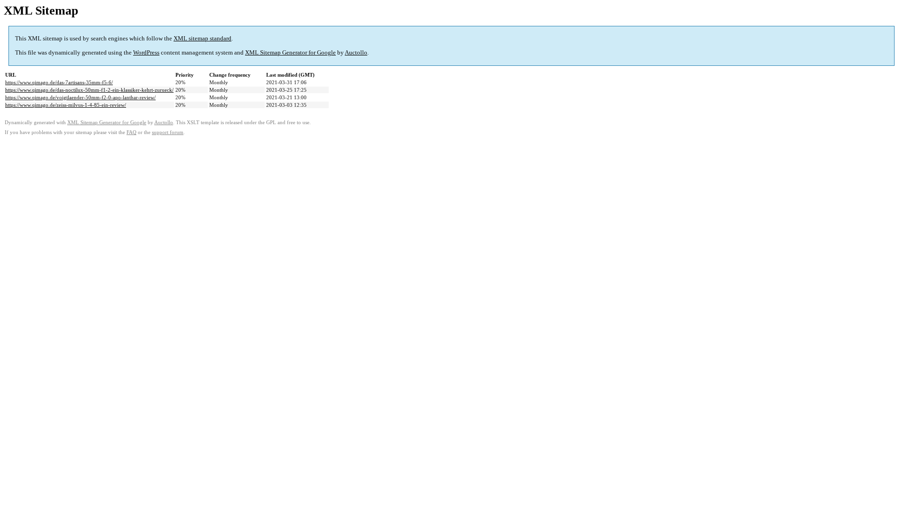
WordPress (146, 52)
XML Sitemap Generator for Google (290, 52)
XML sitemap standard (202, 38)
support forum (167, 132)
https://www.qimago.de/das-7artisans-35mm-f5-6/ (59, 82)
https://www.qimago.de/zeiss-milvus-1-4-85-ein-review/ (65, 105)
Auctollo (356, 52)
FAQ (131, 132)
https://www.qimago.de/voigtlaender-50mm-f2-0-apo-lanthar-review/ (80, 97)
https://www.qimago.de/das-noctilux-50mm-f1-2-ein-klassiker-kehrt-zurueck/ (89, 90)
